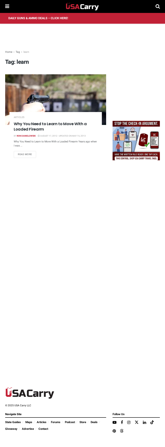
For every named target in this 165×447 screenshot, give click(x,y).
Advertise (28, 429)
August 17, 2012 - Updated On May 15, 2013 (63, 135)
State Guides (13, 422)
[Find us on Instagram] (128, 422)
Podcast (70, 422)
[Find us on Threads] (122, 431)
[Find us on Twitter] (137, 422)
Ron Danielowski (26, 135)
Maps (28, 422)
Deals (94, 422)
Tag (18, 52)
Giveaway (11, 429)
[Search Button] (158, 6)
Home (8, 52)
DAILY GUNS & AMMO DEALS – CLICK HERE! (38, 18)
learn (26, 52)
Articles (19, 117)
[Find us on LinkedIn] (144, 422)
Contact (43, 429)
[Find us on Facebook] (122, 422)
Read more (27, 154)
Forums (55, 422)
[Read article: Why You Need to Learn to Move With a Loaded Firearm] (55, 99)
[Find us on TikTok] (152, 422)
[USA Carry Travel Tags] (136, 140)
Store (82, 422)
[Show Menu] (7, 6)
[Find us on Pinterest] (114, 431)
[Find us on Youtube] (114, 422)
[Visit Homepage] (82, 6)
